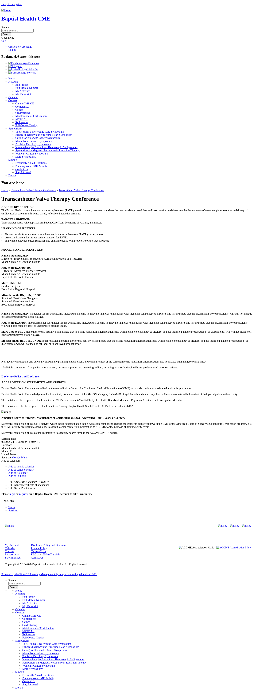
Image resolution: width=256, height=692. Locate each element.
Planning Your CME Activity (31, 166)
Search (5, 27)
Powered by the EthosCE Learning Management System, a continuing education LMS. (49, 574)
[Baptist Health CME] (9, 525)
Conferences (22, 106)
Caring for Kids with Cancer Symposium (37, 137)
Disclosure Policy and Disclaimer (20, 376)
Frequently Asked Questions (30, 162)
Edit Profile (21, 84)
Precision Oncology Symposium (33, 144)
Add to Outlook (17, 475)
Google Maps (19, 457)
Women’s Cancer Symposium (31, 153)
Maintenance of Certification (31, 116)
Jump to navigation (11, 4)
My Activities (22, 90)
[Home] (6, 10)
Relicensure (21, 122)
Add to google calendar (21, 466)
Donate (12, 175)
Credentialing (22, 112)
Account (13, 81)
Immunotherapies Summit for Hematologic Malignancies (46, 147)
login (12, 493)
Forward (31, 72)
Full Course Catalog (26, 125)
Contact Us (21, 169)
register (23, 493)
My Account (12, 545)
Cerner (19, 109)
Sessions (13, 510)
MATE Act (21, 119)
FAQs (34, 554)
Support (12, 159)
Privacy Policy (39, 548)
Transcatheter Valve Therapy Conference (33, 190)
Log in (12, 49)
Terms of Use (38, 551)
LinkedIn (32, 69)
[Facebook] (222, 525)
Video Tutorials (51, 554)
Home (11, 78)
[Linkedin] (246, 525)
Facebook (33, 63)
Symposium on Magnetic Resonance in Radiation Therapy (47, 150)
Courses (12, 100)
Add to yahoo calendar (20, 469)
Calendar (13, 97)
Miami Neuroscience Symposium (33, 141)
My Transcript (23, 94)
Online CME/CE (24, 103)
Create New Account (20, 46)
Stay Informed (23, 172)
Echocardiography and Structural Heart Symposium (43, 134)
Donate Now (117, 525)
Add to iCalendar (17, 472)
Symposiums (15, 128)
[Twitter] (234, 525)
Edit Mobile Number (26, 87)
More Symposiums (25, 156)
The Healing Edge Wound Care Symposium (39, 131)
